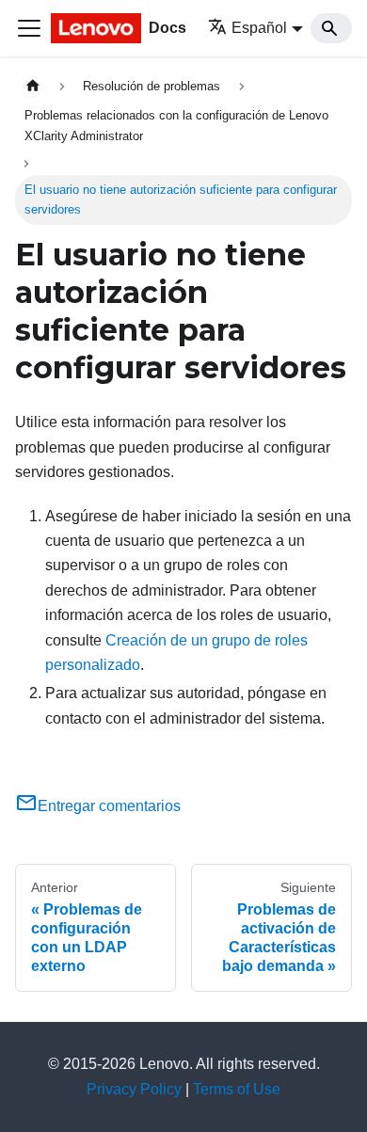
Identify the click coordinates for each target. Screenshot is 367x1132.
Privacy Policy (134, 1089)
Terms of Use (236, 1089)
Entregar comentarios (109, 806)
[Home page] (33, 86)
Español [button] (259, 28)
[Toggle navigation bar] (29, 28)
